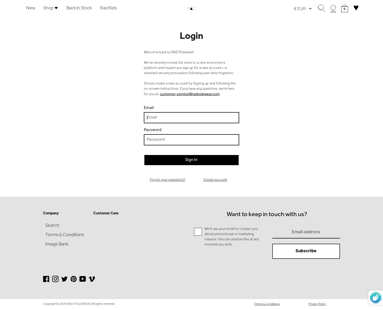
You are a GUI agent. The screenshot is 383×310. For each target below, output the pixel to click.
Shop (48, 8)
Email (149, 108)
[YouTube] (82, 281)
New (30, 8)
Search (52, 226)
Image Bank (56, 244)
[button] (344, 8)
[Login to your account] (333, 8)
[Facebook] (46, 281)
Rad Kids (108, 8)
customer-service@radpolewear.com (190, 94)
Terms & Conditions (64, 235)
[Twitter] (64, 281)
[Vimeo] (92, 281)
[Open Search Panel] (321, 8)
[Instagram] (55, 281)
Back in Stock (79, 8)
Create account (215, 180)
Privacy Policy (317, 304)
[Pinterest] (73, 281)
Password (153, 130)
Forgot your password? (167, 180)
